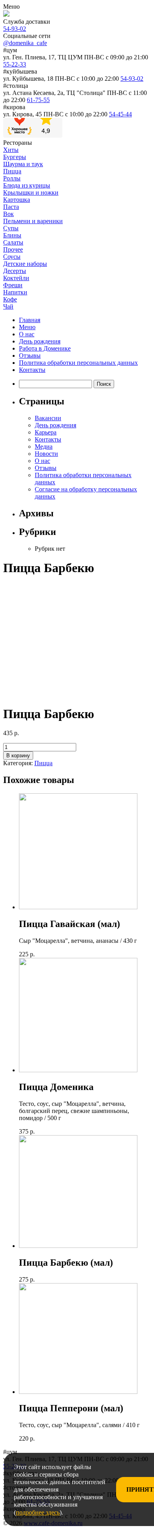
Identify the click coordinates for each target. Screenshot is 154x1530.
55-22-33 (14, 64)
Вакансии (48, 418)
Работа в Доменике (45, 348)
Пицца (43, 763)
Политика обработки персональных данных (78, 362)
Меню (27, 327)
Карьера (45, 432)
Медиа (44, 446)
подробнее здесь (38, 1512)
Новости (46, 453)
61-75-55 (38, 100)
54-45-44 (120, 114)
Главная (29, 320)
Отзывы (30, 355)
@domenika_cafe (25, 43)
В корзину (18, 755)
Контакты (32, 369)
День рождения (39, 341)
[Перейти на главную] (6, 14)
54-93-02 (14, 28)
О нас (26, 334)
